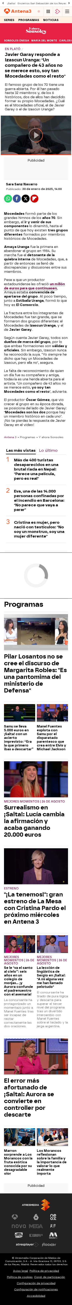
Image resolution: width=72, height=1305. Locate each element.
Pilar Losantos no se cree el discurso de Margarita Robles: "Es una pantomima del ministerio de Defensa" (35, 673)
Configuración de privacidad (36, 1283)
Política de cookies (20, 1277)
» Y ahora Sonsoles (49, 437)
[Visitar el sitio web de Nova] (19, 1226)
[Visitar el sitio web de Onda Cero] (19, 1235)
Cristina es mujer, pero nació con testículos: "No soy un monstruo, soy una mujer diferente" (39, 529)
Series (9, 20)
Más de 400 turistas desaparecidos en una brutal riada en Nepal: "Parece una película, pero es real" (36, 469)
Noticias (51, 20)
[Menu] (67, 11)
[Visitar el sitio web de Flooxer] (49, 1245)
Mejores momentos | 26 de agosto (34, 801)
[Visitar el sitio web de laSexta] (36, 1217)
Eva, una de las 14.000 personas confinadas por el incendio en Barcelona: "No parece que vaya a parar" (39, 500)
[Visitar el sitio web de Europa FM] (36, 1235)
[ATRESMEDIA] (36, 1204)
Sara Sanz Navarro (21, 184)
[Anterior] (3, 3)
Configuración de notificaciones (36, 1289)
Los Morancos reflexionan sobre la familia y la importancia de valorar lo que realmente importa (52, 1162)
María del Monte (44, 40)
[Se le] (19, 944)
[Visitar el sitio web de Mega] (36, 1226)
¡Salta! (11, 3)
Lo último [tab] (48, 450)
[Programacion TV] (48, 11)
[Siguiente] (69, 3)
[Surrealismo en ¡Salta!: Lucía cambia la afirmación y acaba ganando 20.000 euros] (36, 779)
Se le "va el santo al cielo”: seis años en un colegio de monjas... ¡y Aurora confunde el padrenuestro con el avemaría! (18, 981)
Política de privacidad (44, 1270)
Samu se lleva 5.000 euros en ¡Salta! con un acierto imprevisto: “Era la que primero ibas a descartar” (18, 737)
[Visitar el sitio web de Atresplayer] (27, 1245)
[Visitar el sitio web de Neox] (53, 1217)
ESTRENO (11, 888)
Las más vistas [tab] (21, 450)
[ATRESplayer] (57, 11)
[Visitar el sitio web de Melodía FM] (53, 1235)
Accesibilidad (36, 1295)
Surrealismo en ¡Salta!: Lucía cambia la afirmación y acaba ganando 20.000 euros (34, 821)
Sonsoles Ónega (16, 40)
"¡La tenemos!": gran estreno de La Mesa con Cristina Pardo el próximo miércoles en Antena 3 (35, 908)
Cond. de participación (49, 1277)
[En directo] (39, 11)
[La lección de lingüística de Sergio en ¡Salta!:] (52, 944)
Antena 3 (10, 437)
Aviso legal (20, 1270)
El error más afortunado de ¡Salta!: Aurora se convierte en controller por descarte (29, 1097)
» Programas (26, 437)
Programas (28, 20)
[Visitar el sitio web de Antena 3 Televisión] (19, 1217)
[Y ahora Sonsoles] (36, 35)
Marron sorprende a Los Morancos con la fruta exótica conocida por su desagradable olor (18, 1162)
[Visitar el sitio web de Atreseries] (53, 1226)
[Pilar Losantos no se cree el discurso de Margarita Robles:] (36, 632)
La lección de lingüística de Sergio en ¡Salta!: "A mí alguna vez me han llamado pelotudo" (51, 977)
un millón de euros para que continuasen (34, 286)
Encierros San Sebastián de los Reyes (42, 3)
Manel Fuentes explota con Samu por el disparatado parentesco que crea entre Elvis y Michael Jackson (51, 737)
